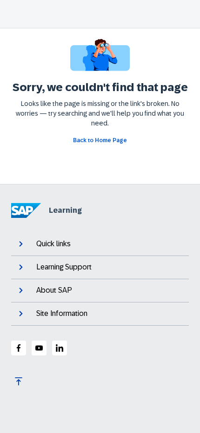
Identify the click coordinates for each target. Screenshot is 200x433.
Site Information (61, 313)
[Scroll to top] (18, 381)
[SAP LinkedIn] (59, 348)
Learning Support (64, 267)
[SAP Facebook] (18, 348)
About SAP (54, 290)
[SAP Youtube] (39, 348)
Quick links (53, 244)
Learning (65, 210)
